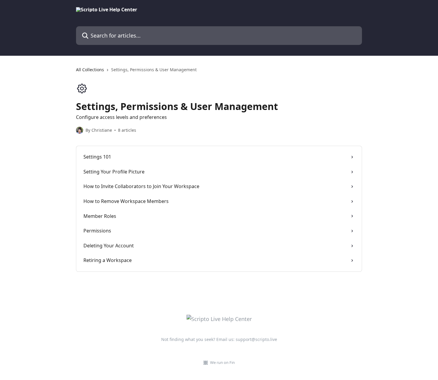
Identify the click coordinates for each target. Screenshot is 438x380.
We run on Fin (222, 362)
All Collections (90, 69)
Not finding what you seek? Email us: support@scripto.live (219, 339)
